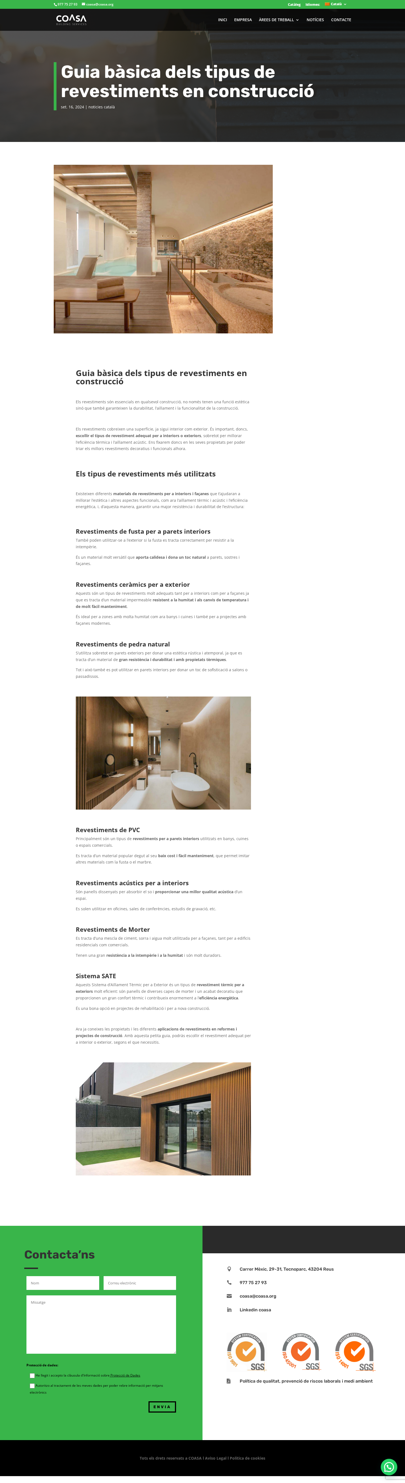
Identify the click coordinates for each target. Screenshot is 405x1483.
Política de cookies (247, 1458)
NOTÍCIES (315, 20)
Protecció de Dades (125, 1375)
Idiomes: (313, 4)
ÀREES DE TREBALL (276, 20)
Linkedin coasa (255, 1309)
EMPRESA (243, 20)
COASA (195, 1458)
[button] (389, 1467)
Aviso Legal (215, 1458)
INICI (222, 20)
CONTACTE (341, 20)
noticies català (101, 106)
